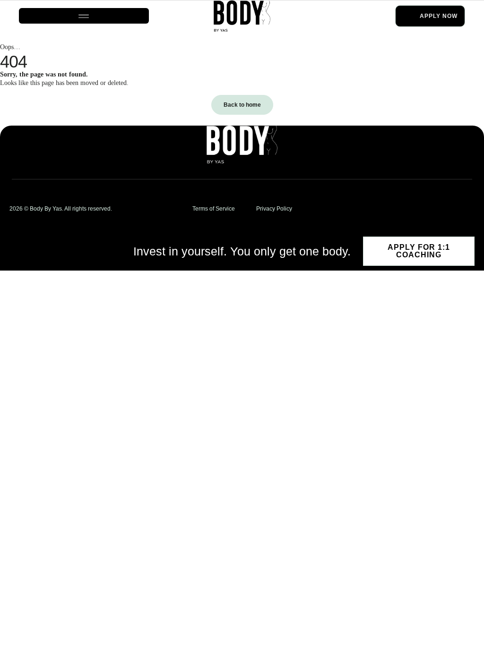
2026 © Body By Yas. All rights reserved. (60, 208)
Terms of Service (213, 208)
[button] (84, 16)
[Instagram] (458, 209)
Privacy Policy (274, 208)
